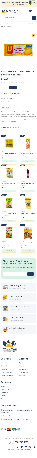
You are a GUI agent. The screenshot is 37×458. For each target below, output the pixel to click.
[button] (9, 161)
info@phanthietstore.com (13, 416)
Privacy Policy (5, 369)
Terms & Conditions (6, 372)
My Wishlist (22, 369)
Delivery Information (7, 375)
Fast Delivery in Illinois (17, 286)
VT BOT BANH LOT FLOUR (9, 213)
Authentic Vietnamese (17, 328)
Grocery (9, 24)
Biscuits (16, 24)
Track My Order (23, 372)
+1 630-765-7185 (20, 442)
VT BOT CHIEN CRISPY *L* (9, 243)
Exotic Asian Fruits (16, 317)
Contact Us (4, 366)
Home (2, 24)
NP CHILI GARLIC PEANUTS (28, 153)
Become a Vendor (6, 386)
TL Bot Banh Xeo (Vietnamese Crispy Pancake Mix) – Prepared (28, 213)
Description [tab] (5, 107)
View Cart (22, 366)
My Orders (22, 375)
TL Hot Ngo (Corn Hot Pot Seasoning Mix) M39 (9, 153)
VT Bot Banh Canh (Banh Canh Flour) (9, 183)
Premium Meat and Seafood (19, 307)
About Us (3, 363)
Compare (5, 93)
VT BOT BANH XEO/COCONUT (28, 243)
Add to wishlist (16, 93)
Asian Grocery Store (16, 296)
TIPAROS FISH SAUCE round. (28, 183)
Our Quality (4, 392)
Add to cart (13, 87)
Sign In (21, 363)
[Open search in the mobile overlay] (18, 17)
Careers (3, 395)
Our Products (5, 389)
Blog (2, 399)
